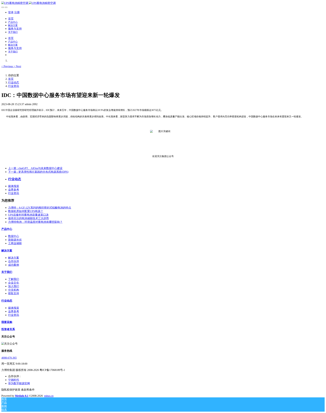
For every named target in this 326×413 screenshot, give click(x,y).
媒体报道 (13, 186)
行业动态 (13, 82)
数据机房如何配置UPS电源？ (25, 211)
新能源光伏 (15, 239)
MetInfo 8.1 (21, 395)
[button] (7, 66)
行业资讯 (13, 86)
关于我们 (6, 272)
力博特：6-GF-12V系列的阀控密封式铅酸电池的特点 (39, 207)
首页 (11, 18)
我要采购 (6, 322)
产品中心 (6, 229)
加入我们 (13, 286)
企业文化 (13, 282)
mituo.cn (48, 395)
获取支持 (13, 293)
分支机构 (13, 289)
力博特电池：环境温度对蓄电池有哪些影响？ (35, 221)
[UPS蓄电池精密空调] (163, 3)
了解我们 (13, 279)
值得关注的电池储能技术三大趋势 (28, 218)
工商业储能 (15, 243)
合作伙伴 (13, 261)
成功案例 (13, 264)
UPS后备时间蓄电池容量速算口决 (28, 214)
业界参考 (13, 189)
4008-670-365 (9, 357)
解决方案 (6, 250)
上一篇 (35, 168)
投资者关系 (8, 329)
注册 (17, 12)
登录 (11, 12)
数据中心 (13, 236)
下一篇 (38, 171)
